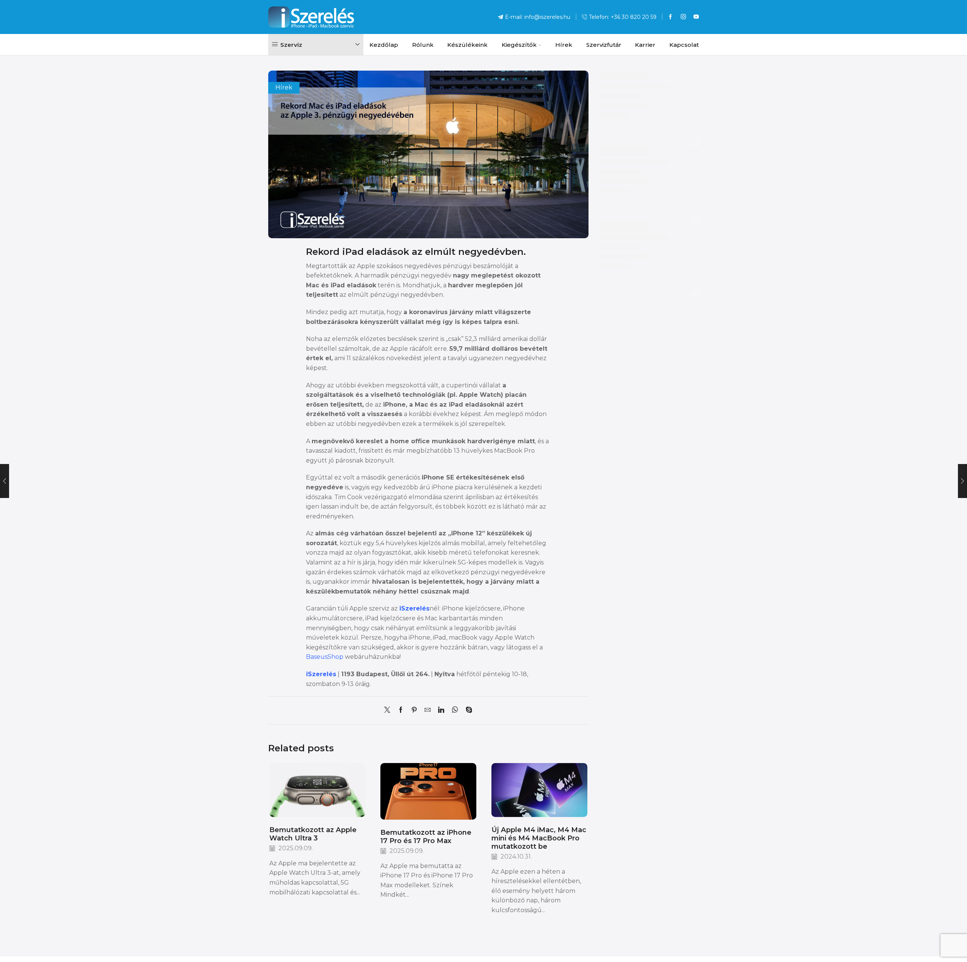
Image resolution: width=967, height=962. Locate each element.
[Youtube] (696, 17)
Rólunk (423, 44)
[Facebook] (670, 17)
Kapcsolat (684, 44)
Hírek (563, 44)
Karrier (645, 44)
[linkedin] (441, 710)
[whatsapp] (455, 710)
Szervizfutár (603, 44)
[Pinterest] (414, 710)
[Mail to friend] (427, 710)
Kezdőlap (383, 44)
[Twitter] (389, 710)
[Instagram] (683, 17)
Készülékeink (467, 44)
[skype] (467, 710)
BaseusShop (324, 656)
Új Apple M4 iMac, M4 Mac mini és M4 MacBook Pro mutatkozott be (538, 838)
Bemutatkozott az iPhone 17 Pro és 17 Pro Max (425, 836)
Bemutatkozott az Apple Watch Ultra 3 (313, 833)
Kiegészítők (519, 44)
